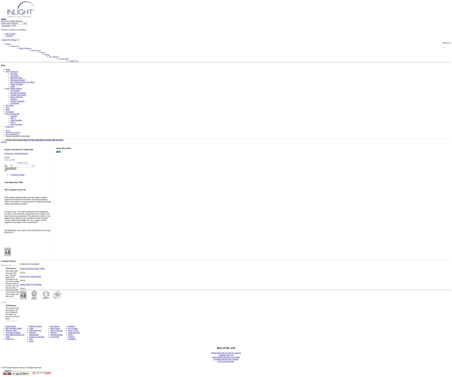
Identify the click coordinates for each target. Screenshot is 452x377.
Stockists (71, 326)
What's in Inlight (35, 326)
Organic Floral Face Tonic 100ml (32, 269)
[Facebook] (57, 152)
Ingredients (39, 140)
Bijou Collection (56, 330)
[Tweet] (60, 152)
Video (31, 328)
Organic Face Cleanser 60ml (30, 277)
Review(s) (9, 154)
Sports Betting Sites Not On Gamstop (226, 357)
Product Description (14, 140)
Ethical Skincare (35, 330)
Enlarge (4, 142)
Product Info (50, 140)
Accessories (54, 337)
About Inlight (11, 326)
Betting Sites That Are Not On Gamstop (226, 353)
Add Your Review (21, 154)
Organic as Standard (36, 337)
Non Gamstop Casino (226, 361)
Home (7, 130)
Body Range (55, 328)
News (31, 341)
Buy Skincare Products (13, 132)
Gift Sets (53, 333)
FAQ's (70, 335)
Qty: (6, 166)
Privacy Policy (73, 330)
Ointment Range (56, 335)
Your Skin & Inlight (13, 333)
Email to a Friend (18, 175)
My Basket (6, 26)
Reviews (59, 140)
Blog (31, 339)
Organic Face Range (12, 134)
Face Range (54, 326)
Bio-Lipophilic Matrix (14, 328)
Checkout (9, 36)
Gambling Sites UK (226, 355)
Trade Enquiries (74, 333)
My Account (10, 34)
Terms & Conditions (72, 338)
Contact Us (10, 339)
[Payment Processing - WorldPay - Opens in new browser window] (41, 374)
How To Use (28, 140)
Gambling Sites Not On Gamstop (226, 359)
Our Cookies (73, 328)
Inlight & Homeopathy (34, 334)
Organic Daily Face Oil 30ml (30, 285)
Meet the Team (11, 330)
